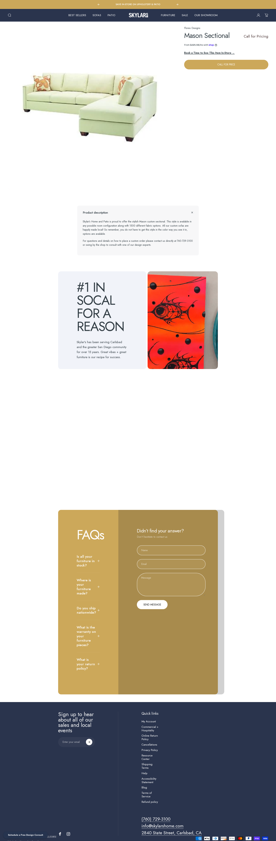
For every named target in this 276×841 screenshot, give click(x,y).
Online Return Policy (150, 737)
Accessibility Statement (149, 780)
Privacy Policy (150, 750)
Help (144, 773)
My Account (149, 721)
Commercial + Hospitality (150, 728)
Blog (144, 787)
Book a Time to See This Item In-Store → (209, 53)
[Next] (177, 4)
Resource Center (147, 757)
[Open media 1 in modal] (89, 108)
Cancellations (149, 745)
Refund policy (150, 802)
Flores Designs (192, 28)
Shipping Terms (147, 766)
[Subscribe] (89, 742)
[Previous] (98, 4)
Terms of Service (147, 794)
